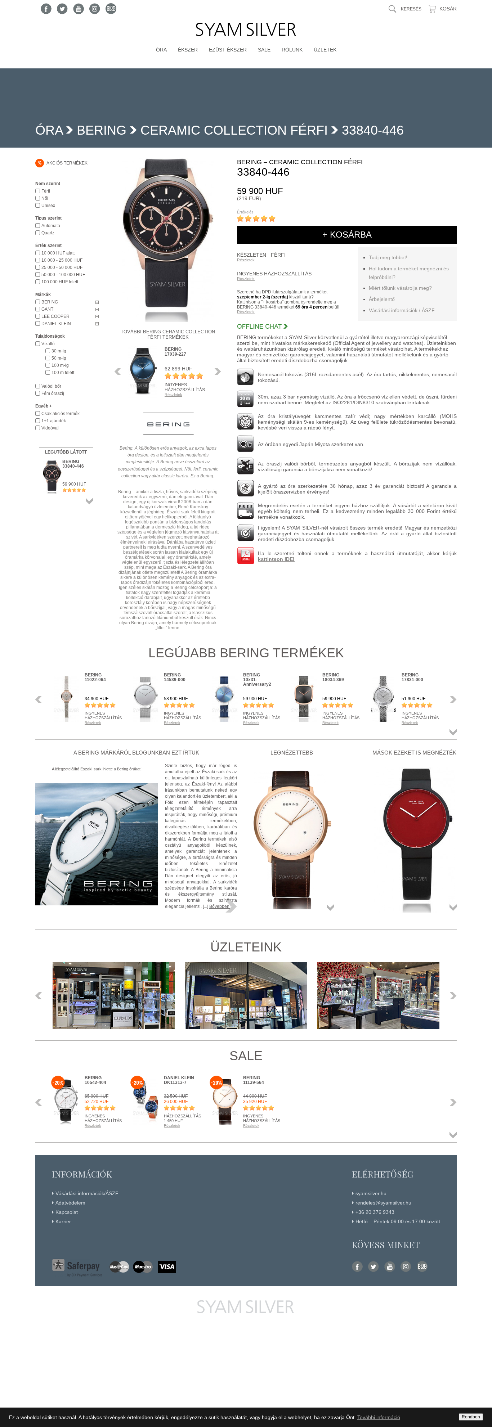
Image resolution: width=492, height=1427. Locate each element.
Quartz (47, 232)
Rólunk (292, 50)
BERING (101, 130)
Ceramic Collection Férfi (234, 130)
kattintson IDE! (276, 559)
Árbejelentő (382, 299)
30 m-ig (59, 351)
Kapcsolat (66, 1212)
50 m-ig (59, 358)
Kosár (448, 9)
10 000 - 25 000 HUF (61, 260)
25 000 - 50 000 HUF (61, 267)
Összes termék (89, 501)
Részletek (246, 260)
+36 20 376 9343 (374, 1212)
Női (44, 198)
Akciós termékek (63, 163)
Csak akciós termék (60, 413)
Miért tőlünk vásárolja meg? (400, 288)
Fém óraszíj (52, 393)
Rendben (471, 1416)
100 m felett (63, 372)
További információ (378, 1417)
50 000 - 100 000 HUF (63, 274)
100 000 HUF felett (59, 281)
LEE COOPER (55, 316)
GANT (47, 309)
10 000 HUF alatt (58, 253)
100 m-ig (60, 365)
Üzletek (325, 50)
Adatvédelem (70, 1203)
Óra (161, 50)
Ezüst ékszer (228, 50)
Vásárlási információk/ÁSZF (86, 1193)
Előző (120, 371)
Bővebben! (220, 906)
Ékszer (188, 50)
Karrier (63, 1221)
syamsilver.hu (370, 1193)
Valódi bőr (51, 386)
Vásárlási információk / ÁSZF (402, 310)
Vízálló (48, 343)
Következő (215, 371)
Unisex (48, 205)
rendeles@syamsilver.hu (383, 1203)
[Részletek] (231, 906)
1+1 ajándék (53, 420)
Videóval (50, 428)
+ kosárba (347, 234)
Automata (50, 225)
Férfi (45, 191)
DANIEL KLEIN (56, 323)
